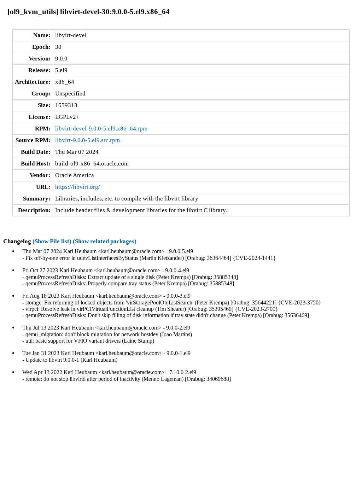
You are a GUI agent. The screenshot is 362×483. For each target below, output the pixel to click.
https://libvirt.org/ (77, 187)
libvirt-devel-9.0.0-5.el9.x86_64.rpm (101, 128)
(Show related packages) (104, 241)
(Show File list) (52, 241)
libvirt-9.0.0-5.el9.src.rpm (87, 140)
